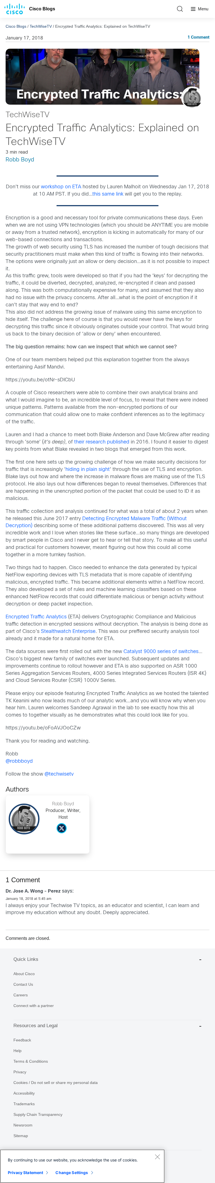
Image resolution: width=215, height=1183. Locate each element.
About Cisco (24, 973)
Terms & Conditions (30, 1061)
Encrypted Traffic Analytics (36, 617)
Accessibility (24, 1093)
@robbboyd (19, 761)
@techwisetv (59, 774)
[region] (82, 1166)
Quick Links (25, 959)
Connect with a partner (33, 1005)
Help (17, 1050)
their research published (101, 442)
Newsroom (22, 1125)
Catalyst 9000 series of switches (160, 651)
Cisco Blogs (42, 8)
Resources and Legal (35, 1025)
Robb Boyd (20, 160)
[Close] (157, 1156)
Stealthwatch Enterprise (68, 631)
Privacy (19, 1072)
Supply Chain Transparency (37, 1114)
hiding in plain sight (88, 469)
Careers (20, 995)
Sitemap (20, 1135)
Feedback (22, 1040)
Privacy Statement (25, 1172)
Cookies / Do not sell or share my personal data (55, 1082)
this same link (107, 194)
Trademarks (24, 1104)
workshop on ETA (61, 187)
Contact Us (23, 984)
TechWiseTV (41, 26)
